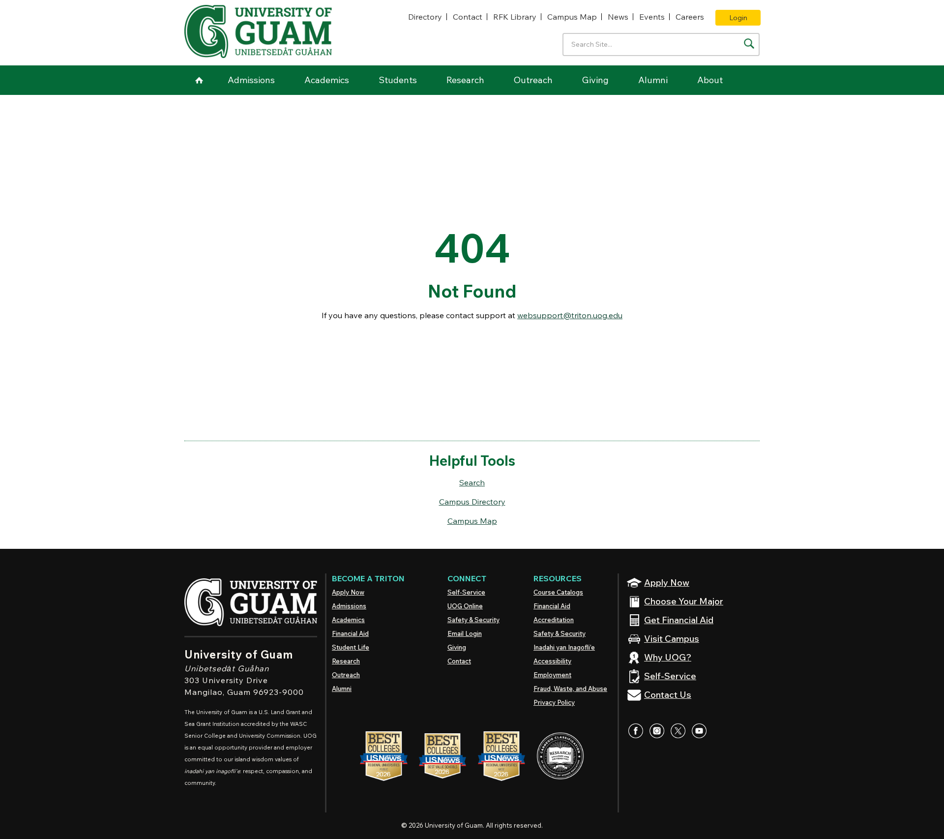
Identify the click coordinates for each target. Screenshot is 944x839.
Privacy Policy (554, 702)
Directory (425, 17)
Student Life (350, 647)
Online (465, 606)
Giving (595, 80)
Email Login (464, 633)
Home (199, 80)
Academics (326, 80)
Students (398, 80)
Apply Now (348, 592)
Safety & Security (473, 620)
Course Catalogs (558, 592)
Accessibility (552, 661)
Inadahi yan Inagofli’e (564, 647)
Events (652, 17)
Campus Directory (472, 502)
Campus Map (572, 17)
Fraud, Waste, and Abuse (570, 688)
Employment (552, 675)
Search (472, 482)
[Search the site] (749, 43)
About (710, 80)
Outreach (533, 80)
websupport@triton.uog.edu (569, 315)
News (618, 17)
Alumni (653, 80)
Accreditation (553, 620)
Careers (690, 17)
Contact (467, 17)
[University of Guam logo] (258, 31)
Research (465, 80)
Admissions (251, 80)
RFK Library (514, 17)
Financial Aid (350, 633)
